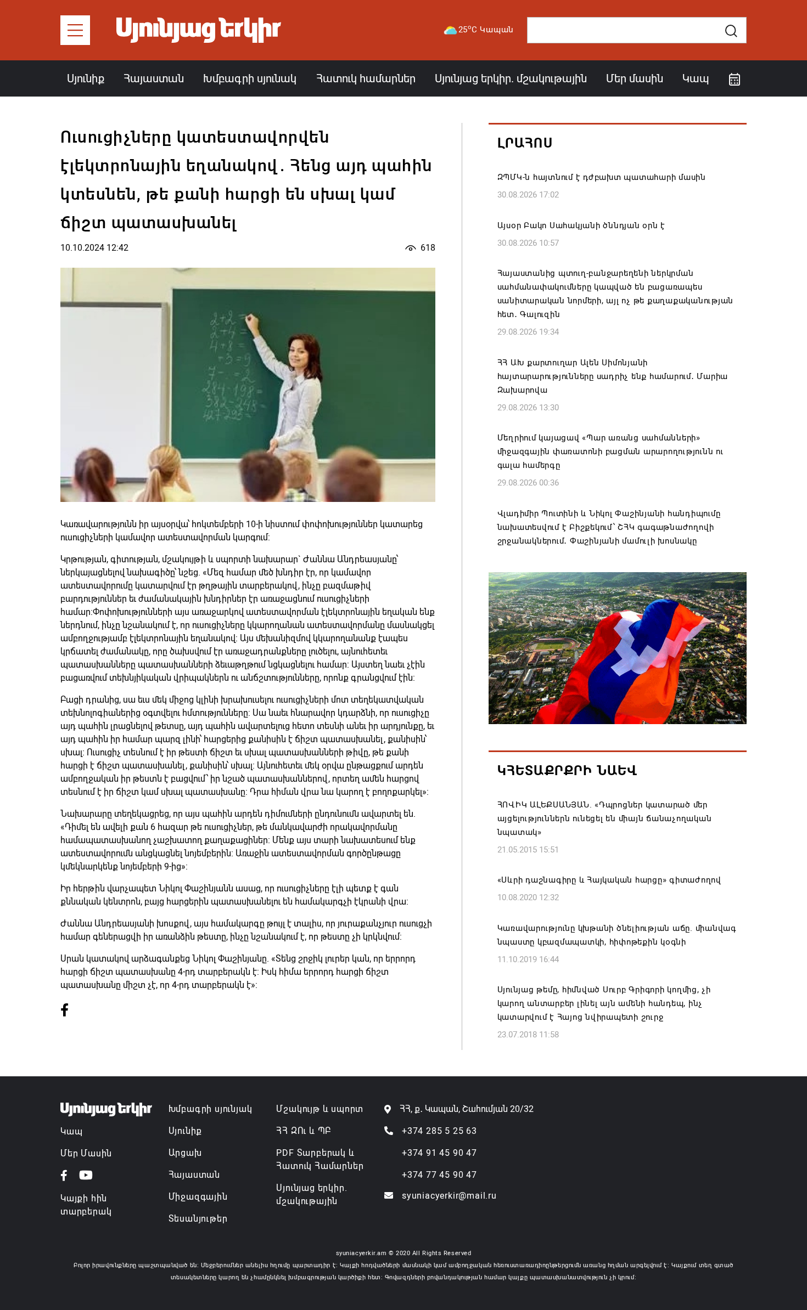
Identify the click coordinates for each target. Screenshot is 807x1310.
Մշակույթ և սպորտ (319, 1109)
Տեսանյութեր (198, 1218)
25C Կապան (486, 29)
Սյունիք (85, 78)
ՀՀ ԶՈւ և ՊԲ (303, 1131)
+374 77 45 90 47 (439, 1175)
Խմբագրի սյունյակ (211, 1109)
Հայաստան (154, 78)
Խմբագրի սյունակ (249, 78)
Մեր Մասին (86, 1153)
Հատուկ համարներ (366, 78)
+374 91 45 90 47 (439, 1153)
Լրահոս (525, 143)
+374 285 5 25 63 (439, 1131)
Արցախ (185, 1153)
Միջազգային (198, 1197)
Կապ (695, 78)
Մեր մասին (634, 78)
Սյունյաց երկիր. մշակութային (511, 78)
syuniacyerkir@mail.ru (449, 1195)
